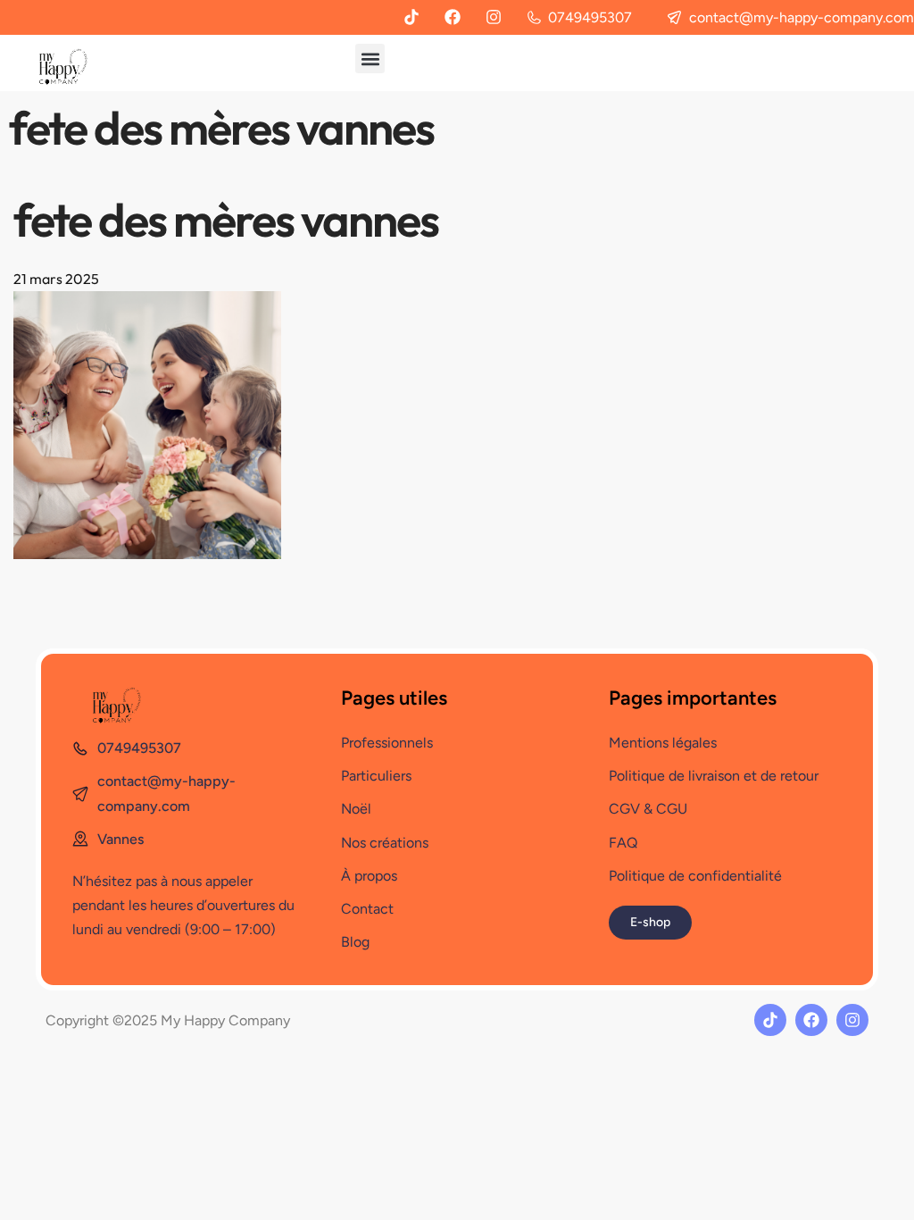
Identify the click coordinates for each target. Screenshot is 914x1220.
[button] (370, 58)
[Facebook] (452, 17)
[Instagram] (494, 17)
